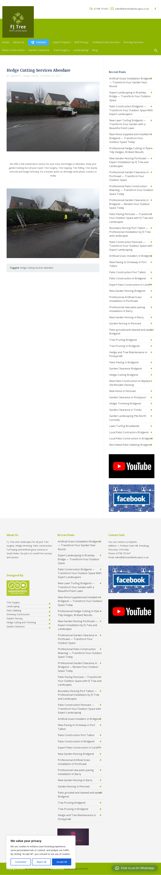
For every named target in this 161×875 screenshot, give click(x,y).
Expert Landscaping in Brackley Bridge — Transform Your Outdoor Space (130, 96)
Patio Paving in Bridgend (123, 362)
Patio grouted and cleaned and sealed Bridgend (131, 331)
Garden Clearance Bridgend (125, 368)
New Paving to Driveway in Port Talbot (128, 264)
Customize (20, 861)
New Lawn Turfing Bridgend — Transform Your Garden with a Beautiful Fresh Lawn (127, 124)
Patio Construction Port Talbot (127, 272)
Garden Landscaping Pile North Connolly (127, 418)
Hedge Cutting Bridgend (123, 375)
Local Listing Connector (76, 868)
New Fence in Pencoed (122, 391)
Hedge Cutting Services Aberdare (36, 267)
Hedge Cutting (30, 75)
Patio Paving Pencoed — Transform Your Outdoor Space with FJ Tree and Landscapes (131, 218)
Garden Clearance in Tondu (125, 410)
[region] (40, 852)
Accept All (62, 861)
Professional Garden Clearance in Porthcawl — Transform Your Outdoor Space (129, 176)
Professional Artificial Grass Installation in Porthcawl (125, 299)
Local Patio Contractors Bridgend (128, 432)
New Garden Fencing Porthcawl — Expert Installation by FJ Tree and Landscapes (129, 162)
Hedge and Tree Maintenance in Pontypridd (128, 354)
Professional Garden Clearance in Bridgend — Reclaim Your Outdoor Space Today (129, 204)
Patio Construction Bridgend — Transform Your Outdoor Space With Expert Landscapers (131, 110)
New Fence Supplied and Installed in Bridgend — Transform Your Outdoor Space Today (130, 138)
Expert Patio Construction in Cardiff (130, 284)
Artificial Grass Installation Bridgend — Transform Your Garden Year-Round (130, 82)
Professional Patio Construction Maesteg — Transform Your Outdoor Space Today (131, 190)
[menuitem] (5, 42)
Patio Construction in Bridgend (127, 278)
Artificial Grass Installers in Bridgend (130, 256)
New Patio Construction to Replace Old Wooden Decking (129, 383)
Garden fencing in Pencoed (125, 323)
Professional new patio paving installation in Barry (127, 309)
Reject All (41, 861)
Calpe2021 (15, 75)
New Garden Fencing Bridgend (127, 291)
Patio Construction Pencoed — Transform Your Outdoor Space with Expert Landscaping (130, 245)
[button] (134, 868)
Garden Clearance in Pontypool (127, 397)
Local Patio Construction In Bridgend (131, 438)
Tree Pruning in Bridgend (124, 346)
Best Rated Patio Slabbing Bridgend (130, 444)
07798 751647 (101, 8)
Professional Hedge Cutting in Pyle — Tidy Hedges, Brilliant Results (131, 150)
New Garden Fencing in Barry (126, 317)
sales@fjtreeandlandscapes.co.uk (131, 8)
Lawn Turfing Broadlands (124, 426)
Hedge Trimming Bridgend (125, 403)
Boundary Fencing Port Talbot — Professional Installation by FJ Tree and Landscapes (130, 231)
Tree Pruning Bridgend (123, 340)
